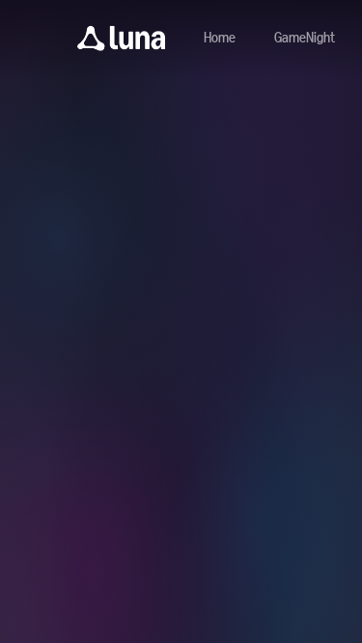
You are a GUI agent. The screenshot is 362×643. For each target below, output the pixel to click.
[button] (121, 39)
